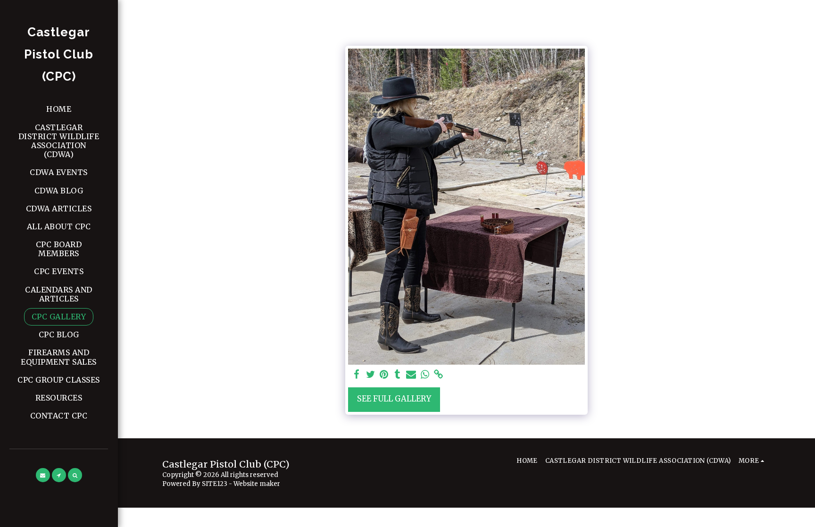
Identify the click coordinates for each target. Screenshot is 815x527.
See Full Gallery (394, 399)
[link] (438, 374)
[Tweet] (370, 374)
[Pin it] (384, 374)
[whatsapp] (425, 374)
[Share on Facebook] (357, 374)
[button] (43, 475)
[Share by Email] (411, 374)
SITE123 (214, 484)
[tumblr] (398, 374)
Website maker (256, 484)
